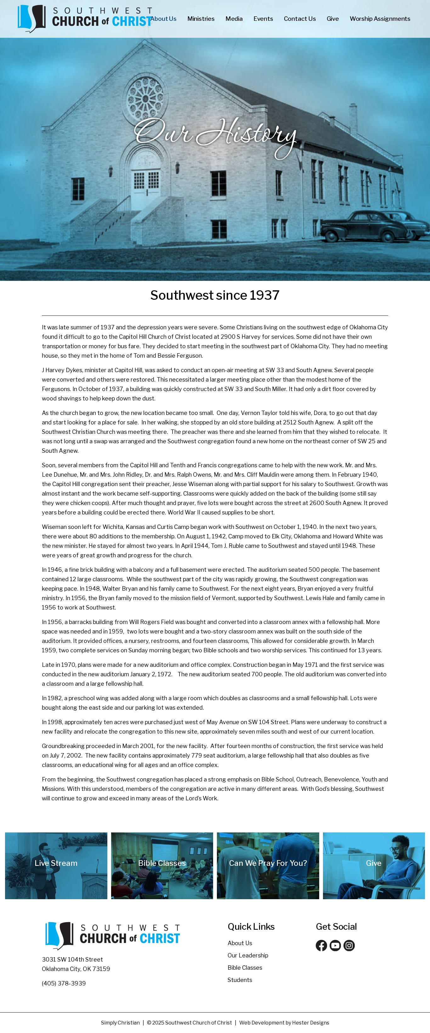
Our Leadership (248, 955)
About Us (240, 943)
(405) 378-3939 (64, 983)
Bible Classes (245, 967)
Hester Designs (310, 1023)
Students (240, 980)
